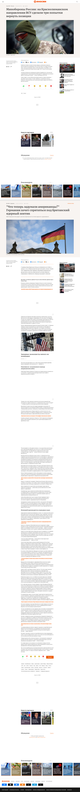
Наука (22, 781)
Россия (12, 6)
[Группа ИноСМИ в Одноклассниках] (22, 785)
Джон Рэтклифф (43, 663)
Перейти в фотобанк (21, 254)
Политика (31, 665)
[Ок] (45, 62)
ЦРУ (24, 665)
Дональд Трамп (37, 663)
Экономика (18, 781)
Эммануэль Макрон (50, 663)
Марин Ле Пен (43, 669)
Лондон (22, 667)
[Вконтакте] (33, 62)
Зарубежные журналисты (14, 789)
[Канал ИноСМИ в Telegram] (34, 785)
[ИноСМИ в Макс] (4, 785)
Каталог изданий (5, 789)
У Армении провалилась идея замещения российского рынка (66, 70)
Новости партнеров (67, 262)
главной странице (48, 159)
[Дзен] (27, 62)
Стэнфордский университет (45, 671)
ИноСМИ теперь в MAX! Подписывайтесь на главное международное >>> (37, 289)
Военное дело (26, 781)
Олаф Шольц (38, 671)
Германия (12, 203)
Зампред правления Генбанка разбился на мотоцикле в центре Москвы (68, 280)
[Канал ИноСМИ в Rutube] (28, 785)
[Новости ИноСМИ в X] (40, 785)
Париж (47, 665)
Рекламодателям (28, 789)
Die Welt (8, 203)
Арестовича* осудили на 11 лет (69, 85)
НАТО (22, 665)
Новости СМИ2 (37, 97)
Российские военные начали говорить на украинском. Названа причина (68, 81)
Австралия (45, 667)
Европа (33, 663)
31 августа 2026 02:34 (19, 203)
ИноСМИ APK (69, 789)
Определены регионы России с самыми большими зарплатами (66, 269)
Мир (34, 665)
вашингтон (40, 667)
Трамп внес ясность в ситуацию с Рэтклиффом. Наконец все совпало (36, 415)
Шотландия (36, 667)
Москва (32, 667)
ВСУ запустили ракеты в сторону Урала (69, 90)
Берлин (37, 665)
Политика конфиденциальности (39, 789)
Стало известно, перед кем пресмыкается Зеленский (68, 290)
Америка (49, 667)
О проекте (22, 789)
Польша (26, 669)
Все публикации (49, 781)
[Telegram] (40, 62)
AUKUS (27, 665)
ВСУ (22, 93)
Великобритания (28, 663)
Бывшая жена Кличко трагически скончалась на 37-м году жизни (69, 75)
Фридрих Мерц (37, 669)
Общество (32, 781)
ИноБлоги (43, 781)
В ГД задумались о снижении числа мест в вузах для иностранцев (69, 274)
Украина (22, 669)
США (40, 665)
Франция (43, 665)
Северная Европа (31, 669)
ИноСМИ (8, 6)
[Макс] (23, 62)
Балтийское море (27, 667)
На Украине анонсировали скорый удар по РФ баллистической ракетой (69, 285)
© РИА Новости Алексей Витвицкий (11, 254)
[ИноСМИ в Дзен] (10, 785)
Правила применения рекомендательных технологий (56, 789)
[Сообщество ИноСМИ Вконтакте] (16, 785)
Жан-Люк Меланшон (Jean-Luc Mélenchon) (28, 671)
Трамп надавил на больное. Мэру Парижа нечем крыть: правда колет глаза (37, 601)
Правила (52, 155)
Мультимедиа (37, 781)
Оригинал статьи (71, 203)
